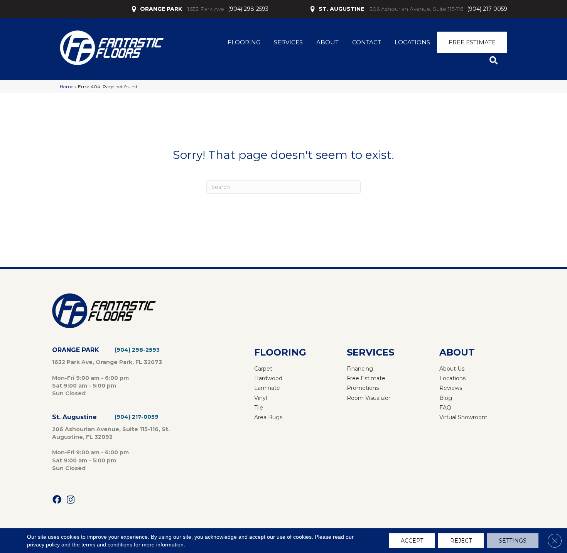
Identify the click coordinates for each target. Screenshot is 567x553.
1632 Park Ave (205, 8)
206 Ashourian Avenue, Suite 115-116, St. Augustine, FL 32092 (111, 433)
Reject (461, 540)
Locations (412, 42)
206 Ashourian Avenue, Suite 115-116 (416, 8)
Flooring (244, 42)
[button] (495, 61)
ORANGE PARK (161, 8)
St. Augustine (74, 417)
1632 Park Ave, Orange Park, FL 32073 (107, 362)
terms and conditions (106, 544)
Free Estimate (472, 42)
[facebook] (56, 500)
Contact (366, 42)
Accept (412, 540)
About (327, 42)
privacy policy (43, 544)
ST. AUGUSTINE (341, 8)
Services (288, 42)
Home (66, 86)
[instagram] (70, 500)
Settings (512, 540)
